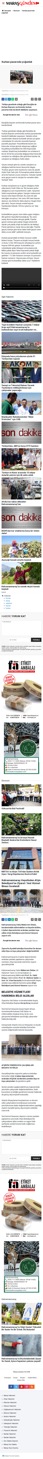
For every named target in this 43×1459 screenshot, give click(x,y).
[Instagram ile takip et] (26, 1387)
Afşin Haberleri (9, 1399)
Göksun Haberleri (10, 1406)
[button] (32, 99)
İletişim (22, 1378)
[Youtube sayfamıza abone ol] (21, 1387)
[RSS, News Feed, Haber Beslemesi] (32, 1387)
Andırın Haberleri (10, 1416)
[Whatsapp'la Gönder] (12, 99)
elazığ (8, 601)
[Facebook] (3, 99)
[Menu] (3, 3)
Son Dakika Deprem (11, 1441)
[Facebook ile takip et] (11, 1387)
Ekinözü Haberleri (10, 1413)
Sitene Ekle (21, 1380)
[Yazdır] (16, 99)
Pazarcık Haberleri (10, 1430)
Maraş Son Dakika (10, 1444)
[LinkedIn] (9, 99)
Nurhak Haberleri (10, 1434)
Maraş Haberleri (9, 1395)
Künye (15, 1378)
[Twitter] (6, 99)
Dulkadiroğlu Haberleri (12, 1420)
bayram (8, 606)
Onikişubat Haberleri (11, 1423)
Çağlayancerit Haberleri (12, 1409)
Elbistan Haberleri (10, 1402)
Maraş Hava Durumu (11, 1448)
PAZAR (8, 598)
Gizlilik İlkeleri (32, 1378)
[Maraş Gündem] (21, 3)
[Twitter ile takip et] (16, 1387)
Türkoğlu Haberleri (10, 1427)
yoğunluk (9, 603)
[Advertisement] (21, 38)
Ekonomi (17, 11)
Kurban (8, 608)
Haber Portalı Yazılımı (12, 1456)
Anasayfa (7, 11)
